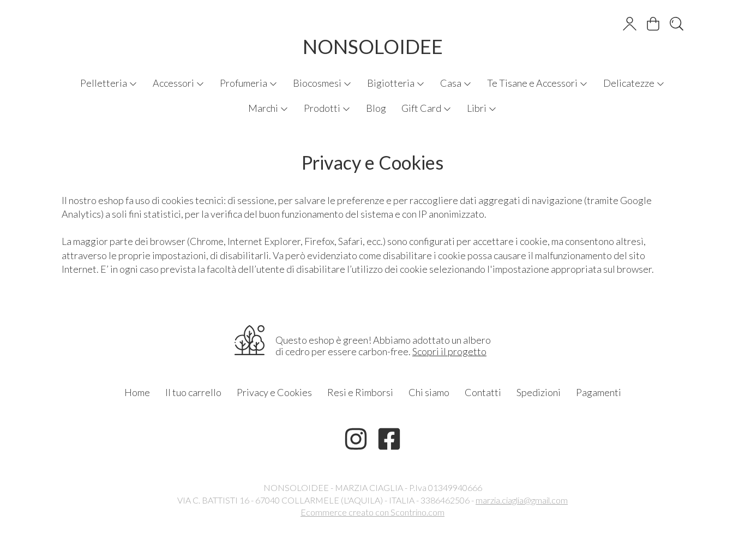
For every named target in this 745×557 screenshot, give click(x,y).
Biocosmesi (318, 83)
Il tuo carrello (193, 392)
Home (137, 392)
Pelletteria (104, 83)
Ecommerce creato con (372, 512)
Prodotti (323, 108)
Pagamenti (598, 392)
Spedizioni (538, 392)
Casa (451, 83)
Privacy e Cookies (274, 392)
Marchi (264, 108)
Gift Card (422, 108)
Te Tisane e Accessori (533, 83)
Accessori (174, 83)
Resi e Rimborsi (360, 392)
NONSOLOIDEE (373, 46)
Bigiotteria (391, 83)
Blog (376, 108)
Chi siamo (428, 392)
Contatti (483, 392)
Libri (477, 108)
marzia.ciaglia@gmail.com (522, 500)
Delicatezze (629, 83)
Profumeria (244, 83)
